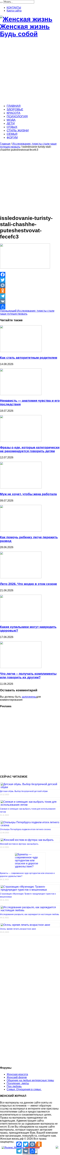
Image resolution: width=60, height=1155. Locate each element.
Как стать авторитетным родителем (28, 357)
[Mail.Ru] (30, 285)
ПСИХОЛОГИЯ (17, 116)
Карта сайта (14, 10)
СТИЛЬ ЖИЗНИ (18, 130)
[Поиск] (1, 2)
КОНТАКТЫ (14, 7)
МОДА (11, 120)
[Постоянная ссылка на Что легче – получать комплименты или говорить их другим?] (21, 667)
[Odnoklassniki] (30, 290)
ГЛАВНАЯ (13, 106)
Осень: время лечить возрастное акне (18, 929)
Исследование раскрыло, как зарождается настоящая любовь (29, 914)
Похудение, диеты (18, 1083)
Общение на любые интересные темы (30, 1080)
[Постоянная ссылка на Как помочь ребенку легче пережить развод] (21, 530)
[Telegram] (30, 296)
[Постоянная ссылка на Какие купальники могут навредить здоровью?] (21, 620)
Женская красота (17, 1074)
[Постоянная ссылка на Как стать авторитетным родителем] (21, 351)
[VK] (30, 301)
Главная (5, 143)
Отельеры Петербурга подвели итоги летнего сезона (25, 829)
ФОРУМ (12, 137)
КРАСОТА (13, 113)
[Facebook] (30, 274)
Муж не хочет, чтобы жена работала (28, 494)
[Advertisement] (30, 71)
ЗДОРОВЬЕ (15, 109)
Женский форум (17, 1077)
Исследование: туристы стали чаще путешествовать (27, 312)
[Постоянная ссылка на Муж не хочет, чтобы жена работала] (21, 487)
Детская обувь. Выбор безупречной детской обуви (24, 791)
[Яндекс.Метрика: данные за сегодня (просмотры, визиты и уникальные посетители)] (13, 1147)
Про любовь (14, 1086)
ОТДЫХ (12, 127)
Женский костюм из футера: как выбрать (19, 844)
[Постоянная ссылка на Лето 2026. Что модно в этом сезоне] (21, 577)
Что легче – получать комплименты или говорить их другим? (28, 675)
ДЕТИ (11, 123)
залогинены (29, 696)
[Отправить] (30, 306)
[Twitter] (30, 280)
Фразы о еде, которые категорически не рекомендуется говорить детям (30, 449)
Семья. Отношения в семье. (24, 1089)
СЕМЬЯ (12, 134)
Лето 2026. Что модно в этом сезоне (28, 584)
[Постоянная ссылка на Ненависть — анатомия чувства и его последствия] (21, 394)
